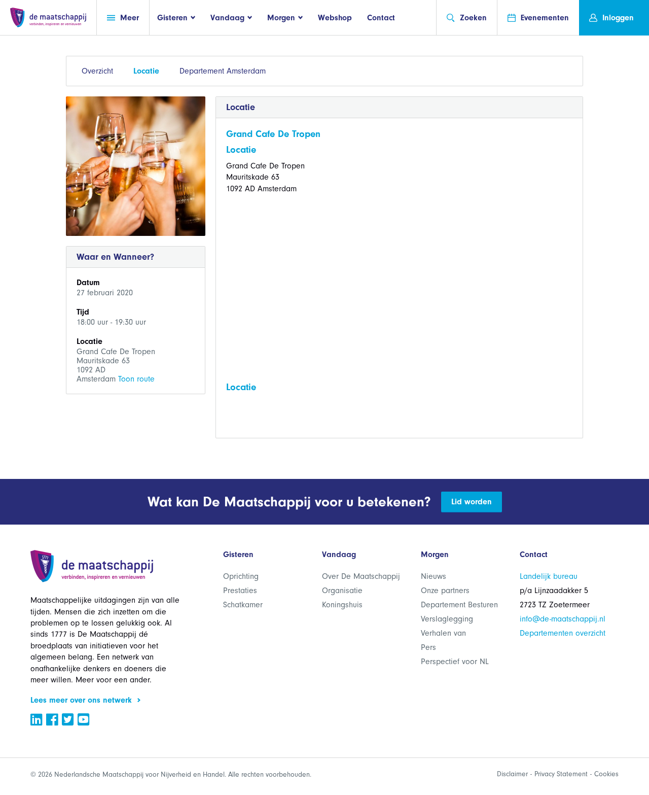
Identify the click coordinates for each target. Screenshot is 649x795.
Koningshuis (342, 604)
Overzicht (97, 71)
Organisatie (342, 590)
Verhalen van (443, 633)
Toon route (136, 379)
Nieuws (433, 576)
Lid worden (471, 501)
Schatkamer (243, 604)
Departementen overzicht (562, 633)
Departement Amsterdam (222, 71)
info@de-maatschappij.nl (562, 619)
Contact (381, 17)
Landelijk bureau (549, 576)
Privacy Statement (561, 774)
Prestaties (240, 590)
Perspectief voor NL (455, 661)
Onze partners (445, 590)
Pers (428, 647)
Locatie (146, 71)
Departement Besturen (459, 604)
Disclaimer (512, 774)
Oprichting (241, 576)
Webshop (335, 17)
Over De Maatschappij (361, 576)
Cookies (606, 774)
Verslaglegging (447, 619)
